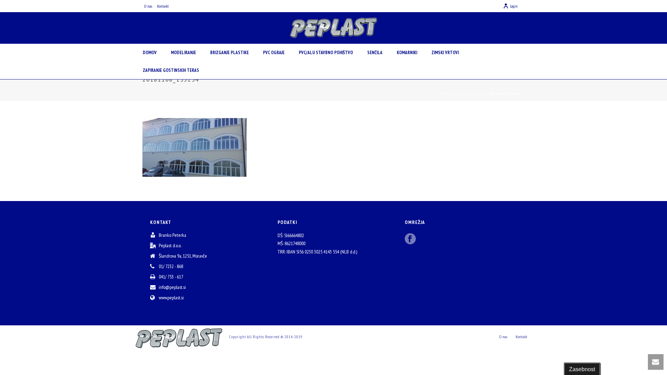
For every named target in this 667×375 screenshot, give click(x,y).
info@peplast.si (172, 287)
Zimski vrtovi (445, 53)
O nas (503, 336)
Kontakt (521, 336)
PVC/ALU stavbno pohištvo (326, 53)
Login (514, 6)
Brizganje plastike (229, 53)
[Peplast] (333, 27)
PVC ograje (274, 53)
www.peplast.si (171, 297)
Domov (150, 53)
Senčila (374, 53)
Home (445, 94)
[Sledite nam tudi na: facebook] (410, 239)
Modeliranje (183, 53)
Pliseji (479, 94)
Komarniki (407, 53)
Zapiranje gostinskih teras (171, 70)
